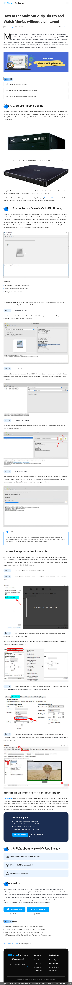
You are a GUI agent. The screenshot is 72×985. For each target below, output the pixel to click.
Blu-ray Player (53, 963)
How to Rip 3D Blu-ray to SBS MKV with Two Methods (24, 932)
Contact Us (37, 963)
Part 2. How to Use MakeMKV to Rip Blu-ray (23, 90)
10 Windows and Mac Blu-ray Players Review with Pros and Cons (28, 935)
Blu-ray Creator (54, 967)
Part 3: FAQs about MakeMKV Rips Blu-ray (22, 96)
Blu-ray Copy (53, 970)
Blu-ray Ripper (8, 798)
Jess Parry (10, 27)
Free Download (16, 909)
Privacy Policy (38, 970)
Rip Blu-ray (65, 27)
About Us (37, 960)
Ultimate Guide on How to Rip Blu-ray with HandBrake (24, 927)
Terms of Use (38, 967)
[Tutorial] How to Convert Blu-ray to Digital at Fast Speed (25, 929)
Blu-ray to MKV (49, 198)
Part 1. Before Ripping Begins (18, 84)
